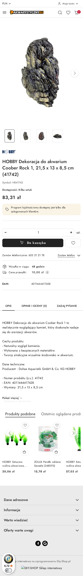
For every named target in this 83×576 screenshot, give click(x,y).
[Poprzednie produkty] (9, 433)
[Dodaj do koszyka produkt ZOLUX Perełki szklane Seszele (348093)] (56, 451)
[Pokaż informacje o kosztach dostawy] (47, 272)
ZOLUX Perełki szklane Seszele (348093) (47, 464)
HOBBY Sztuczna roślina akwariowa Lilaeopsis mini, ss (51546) (13, 464)
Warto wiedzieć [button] (16, 520)
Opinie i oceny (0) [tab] (34, 306)
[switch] (8, 570)
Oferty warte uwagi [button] (18, 530)
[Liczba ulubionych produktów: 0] (68, 12)
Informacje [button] (12, 510)
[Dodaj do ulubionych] (73, 243)
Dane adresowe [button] (16, 499)
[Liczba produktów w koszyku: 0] (76, 12)
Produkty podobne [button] (20, 414)
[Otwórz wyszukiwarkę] (60, 12)
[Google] (45, 543)
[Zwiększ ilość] (71, 232)
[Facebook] (38, 543)
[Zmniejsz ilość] (5, 232)
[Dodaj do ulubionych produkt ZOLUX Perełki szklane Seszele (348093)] (57, 425)
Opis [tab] (8, 306)
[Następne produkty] (73, 433)
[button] (74, 73)
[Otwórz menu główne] (4, 12)
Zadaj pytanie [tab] (67, 306)
